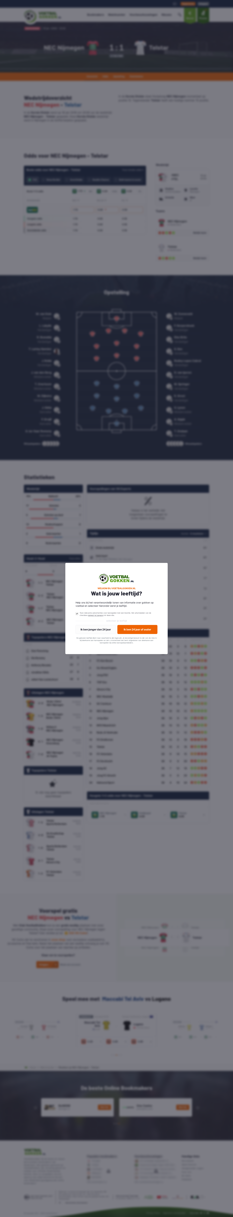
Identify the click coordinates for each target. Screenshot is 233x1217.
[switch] (77, 613)
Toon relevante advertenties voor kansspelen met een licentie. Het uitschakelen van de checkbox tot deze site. (115, 614)
